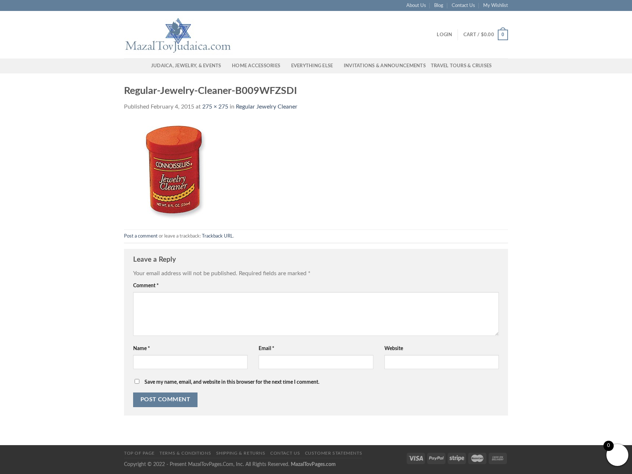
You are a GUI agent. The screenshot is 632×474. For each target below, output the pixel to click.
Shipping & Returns (241, 453)
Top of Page (139, 453)
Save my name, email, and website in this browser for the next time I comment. (231, 382)
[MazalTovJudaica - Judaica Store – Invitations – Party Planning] (179, 34)
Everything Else (312, 66)
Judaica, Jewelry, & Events (186, 66)
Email (266, 348)
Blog (438, 5)
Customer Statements (333, 453)
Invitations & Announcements (385, 66)
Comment (146, 285)
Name (141, 348)
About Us (416, 5)
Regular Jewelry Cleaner (266, 107)
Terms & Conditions (185, 453)
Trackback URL (217, 236)
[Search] (143, 66)
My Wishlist (495, 5)
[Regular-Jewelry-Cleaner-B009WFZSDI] (174, 170)
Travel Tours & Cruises (461, 66)
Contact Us (463, 5)
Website (393, 348)
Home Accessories (256, 66)
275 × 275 (215, 107)
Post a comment (141, 236)
